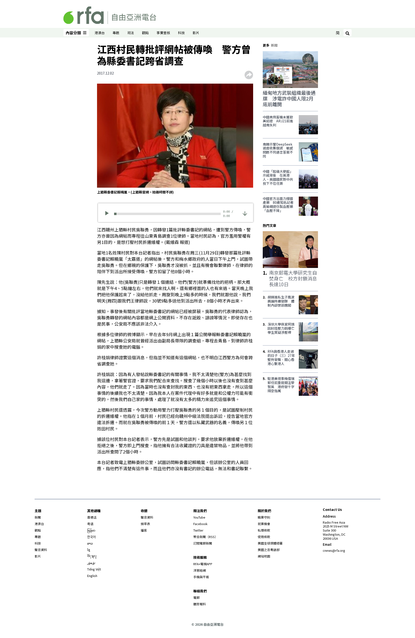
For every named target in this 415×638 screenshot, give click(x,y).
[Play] (108, 214)
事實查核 (163, 32)
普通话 (92, 517)
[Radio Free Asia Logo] (109, 14)
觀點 (145, 32)
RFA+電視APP (202, 564)
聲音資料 (41, 549)
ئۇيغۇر (91, 562)
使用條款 (264, 536)
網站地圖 (264, 556)
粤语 (90, 523)
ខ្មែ (88, 549)
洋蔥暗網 (199, 570)
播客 (144, 530)
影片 (196, 32)
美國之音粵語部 (269, 549)
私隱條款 (264, 530)
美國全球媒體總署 (270, 543)
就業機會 (264, 523)
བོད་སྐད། (92, 556)
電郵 (196, 597)
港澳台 (100, 32)
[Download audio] (244, 213)
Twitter (198, 530)
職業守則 (264, 517)
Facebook (200, 523)
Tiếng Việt (94, 569)
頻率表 (145, 523)
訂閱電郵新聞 (202, 543)
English (92, 575)
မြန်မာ (91, 530)
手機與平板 (201, 577)
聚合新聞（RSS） (205, 536)
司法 (130, 32)
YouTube (199, 517)
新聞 (38, 517)
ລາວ (90, 543)
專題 (116, 32)
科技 (181, 32)
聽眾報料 (199, 604)
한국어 (91, 536)
